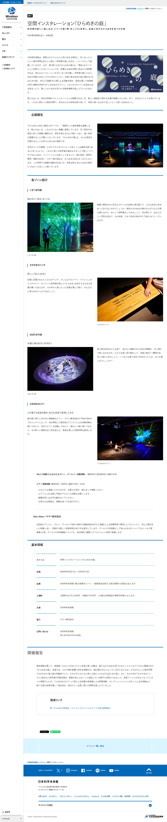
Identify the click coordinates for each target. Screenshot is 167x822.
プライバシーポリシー (65, 796)
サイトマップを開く (46, 805)
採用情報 (127, 796)
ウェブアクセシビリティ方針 (140, 796)
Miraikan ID (95, 796)
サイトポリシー (53, 796)
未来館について (9, 69)
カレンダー (6, 33)
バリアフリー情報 (117, 796)
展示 (4, 39)
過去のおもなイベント (58, 3)
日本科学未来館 (131, 8)
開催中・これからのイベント (37, 3)
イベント (5, 45)
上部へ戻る (149, 773)
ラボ (4, 51)
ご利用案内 (7, 27)
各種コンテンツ (8, 57)
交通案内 (6, 65)
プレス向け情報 (105, 796)
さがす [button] (7, 812)
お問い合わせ (43, 796)
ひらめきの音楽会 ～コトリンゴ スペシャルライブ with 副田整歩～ (82, 708)
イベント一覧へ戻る (95, 745)
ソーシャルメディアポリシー (82, 796)
